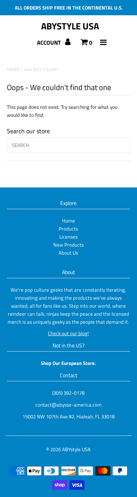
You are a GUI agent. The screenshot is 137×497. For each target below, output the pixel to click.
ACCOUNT (49, 42)
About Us (68, 253)
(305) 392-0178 (68, 393)
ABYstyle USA (70, 26)
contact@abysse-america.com (68, 404)
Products (68, 228)
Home (13, 69)
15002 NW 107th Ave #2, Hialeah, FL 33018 (68, 416)
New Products (68, 244)
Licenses (68, 236)
